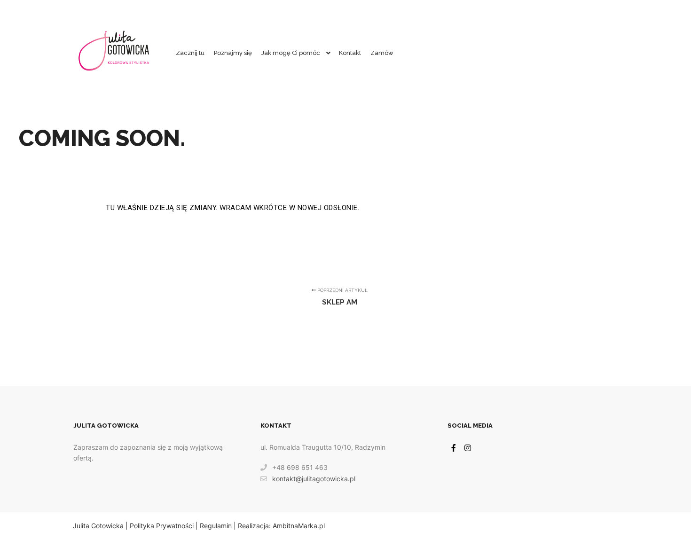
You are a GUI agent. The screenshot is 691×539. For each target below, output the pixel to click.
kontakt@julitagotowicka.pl (313, 479)
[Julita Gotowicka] (114, 53)
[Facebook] (454, 448)
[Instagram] (468, 448)
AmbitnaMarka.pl (299, 526)
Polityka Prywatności (162, 526)
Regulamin (216, 526)
